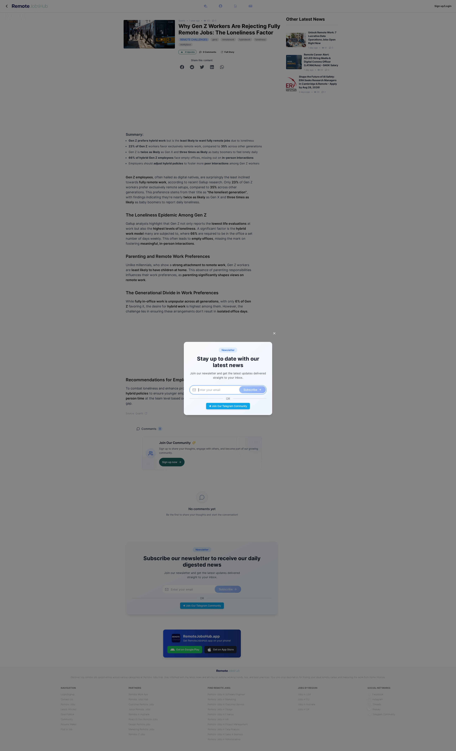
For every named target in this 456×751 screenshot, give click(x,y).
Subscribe (250, 389)
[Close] (274, 333)
